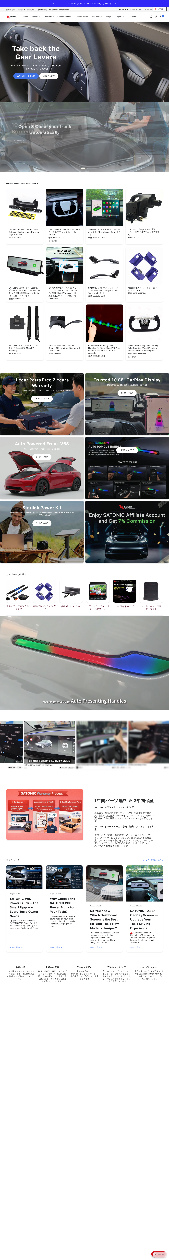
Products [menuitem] (48, 17)
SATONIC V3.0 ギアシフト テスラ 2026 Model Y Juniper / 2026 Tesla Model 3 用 (103, 290)
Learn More (42, 399)
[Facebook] (120, 9)
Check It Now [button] (44, 151)
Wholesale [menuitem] (96, 17)
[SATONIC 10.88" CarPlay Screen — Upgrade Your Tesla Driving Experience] (144, 883)
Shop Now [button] (49, 76)
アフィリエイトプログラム (27, 10)
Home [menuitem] (25, 17)
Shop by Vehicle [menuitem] (64, 17)
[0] (161, 17)
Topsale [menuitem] (35, 17)
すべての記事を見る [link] (152, 860)
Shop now (42, 523)
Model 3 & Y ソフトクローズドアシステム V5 (143, 289)
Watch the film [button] (26, 76)
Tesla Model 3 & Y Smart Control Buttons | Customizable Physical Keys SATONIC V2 (24, 232)
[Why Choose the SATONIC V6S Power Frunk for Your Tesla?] (64, 877)
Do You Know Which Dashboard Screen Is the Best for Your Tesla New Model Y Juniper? (104, 919)
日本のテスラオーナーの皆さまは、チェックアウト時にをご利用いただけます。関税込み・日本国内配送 (110, 3)
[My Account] (156, 17)
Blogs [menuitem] (108, 17)
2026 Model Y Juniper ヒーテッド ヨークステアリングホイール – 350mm (64, 232)
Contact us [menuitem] (132, 17)
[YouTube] (126, 9)
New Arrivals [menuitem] (82, 17)
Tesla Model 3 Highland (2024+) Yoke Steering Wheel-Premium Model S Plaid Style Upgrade (143, 348)
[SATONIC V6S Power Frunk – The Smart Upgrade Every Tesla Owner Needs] (24, 877)
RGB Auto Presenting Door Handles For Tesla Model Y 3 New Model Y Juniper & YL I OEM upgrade (104, 349)
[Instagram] (123, 9)
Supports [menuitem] (118, 17)
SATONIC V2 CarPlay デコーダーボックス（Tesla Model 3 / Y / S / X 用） (104, 232)
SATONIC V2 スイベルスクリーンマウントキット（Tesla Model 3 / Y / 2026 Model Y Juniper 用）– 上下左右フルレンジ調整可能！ (64, 292)
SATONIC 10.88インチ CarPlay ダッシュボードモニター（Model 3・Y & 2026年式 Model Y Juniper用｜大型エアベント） (25, 292)
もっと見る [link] (15, 947)
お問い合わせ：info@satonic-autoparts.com (53, 10)
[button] (159, 9)
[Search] (151, 17)
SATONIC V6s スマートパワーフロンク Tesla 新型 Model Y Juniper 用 (24, 348)
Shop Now (127, 393)
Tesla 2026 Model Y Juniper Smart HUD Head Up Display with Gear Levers (64, 348)
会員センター (10, 10)
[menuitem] (11, 10)
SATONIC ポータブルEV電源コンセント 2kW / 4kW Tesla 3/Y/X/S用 (144, 232)
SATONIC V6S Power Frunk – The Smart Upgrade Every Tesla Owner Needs (24, 907)
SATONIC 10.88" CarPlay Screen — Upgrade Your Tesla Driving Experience (144, 919)
